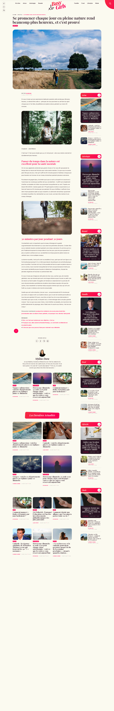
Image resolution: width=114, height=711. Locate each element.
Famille (76, 3)
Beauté (40, 3)
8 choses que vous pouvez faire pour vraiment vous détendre (41, 327)
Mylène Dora (28, 93)
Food (82, 3)
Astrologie (32, 3)
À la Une (17, 3)
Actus (24, 3)
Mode (97, 3)
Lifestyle (90, 3)
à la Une (14, 14)
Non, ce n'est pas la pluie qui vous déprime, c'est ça (38, 320)
